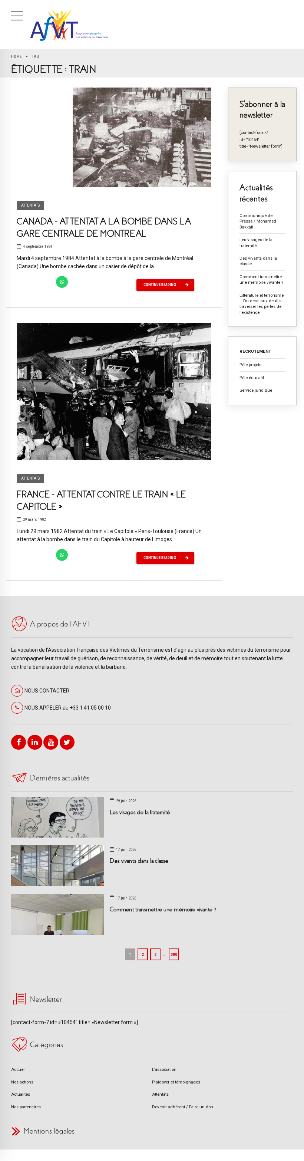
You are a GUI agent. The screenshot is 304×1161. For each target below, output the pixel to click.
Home (16, 56)
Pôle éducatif (251, 377)
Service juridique (255, 390)
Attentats (30, 205)
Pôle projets (250, 364)
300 (174, 954)
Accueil (18, 1069)
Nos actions (22, 1082)
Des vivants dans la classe (258, 261)
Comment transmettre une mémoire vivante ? (261, 279)
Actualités (20, 1094)
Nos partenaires (26, 1106)
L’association (164, 1069)
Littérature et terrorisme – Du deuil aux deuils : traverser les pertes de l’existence (261, 304)
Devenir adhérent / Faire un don (182, 1106)
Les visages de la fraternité (255, 242)
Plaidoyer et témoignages (176, 1082)
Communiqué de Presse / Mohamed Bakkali (257, 221)
